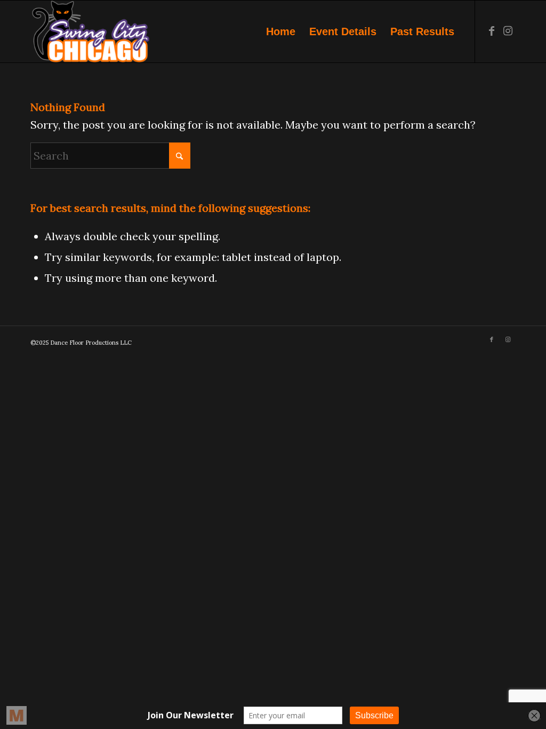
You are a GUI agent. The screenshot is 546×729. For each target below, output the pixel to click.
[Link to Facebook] (492, 31)
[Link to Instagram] (508, 31)
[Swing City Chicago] (90, 31)
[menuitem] (280, 31)
